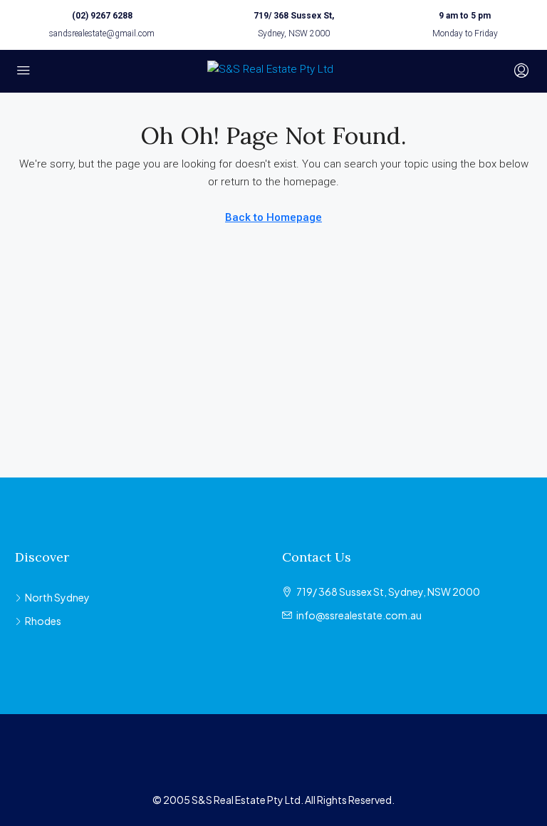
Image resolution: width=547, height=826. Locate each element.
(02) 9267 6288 (102, 16)
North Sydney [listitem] (57, 597)
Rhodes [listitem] (43, 620)
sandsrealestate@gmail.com (102, 33)
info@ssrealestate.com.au (359, 615)
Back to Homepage (273, 217)
